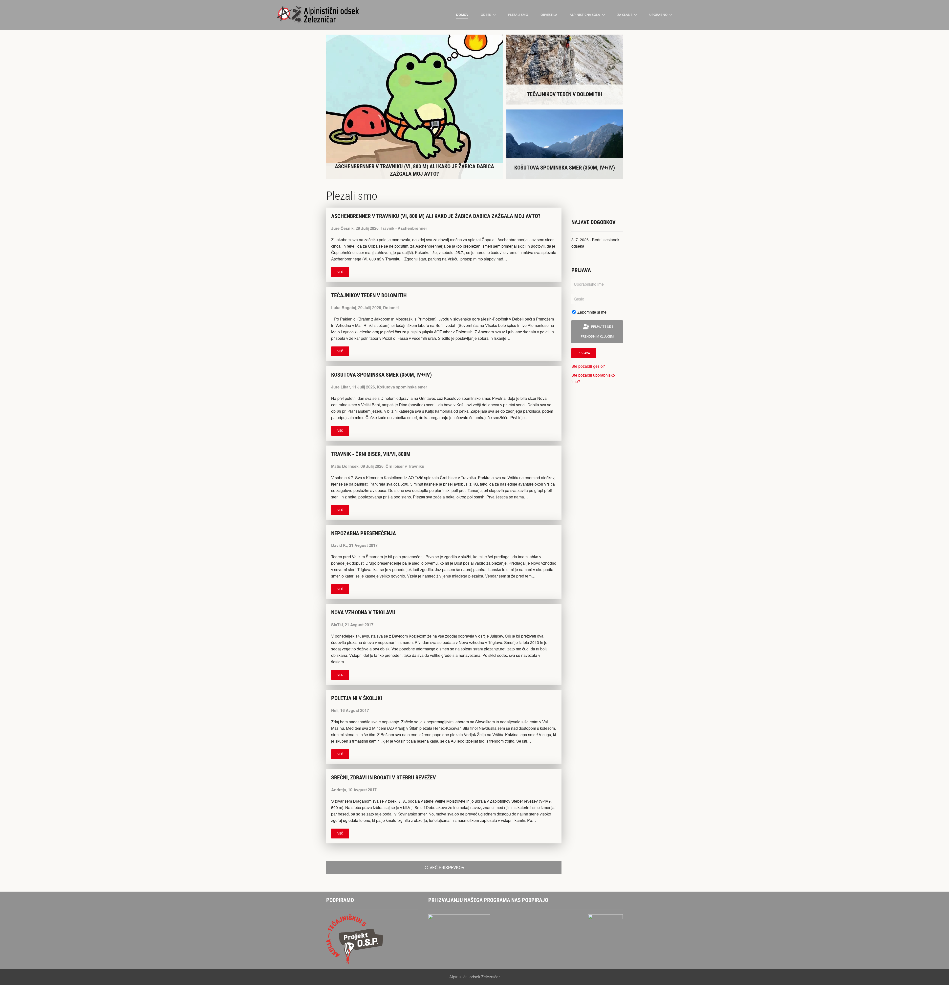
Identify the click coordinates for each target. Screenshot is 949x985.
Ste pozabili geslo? (588, 366)
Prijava (584, 353)
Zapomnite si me (591, 312)
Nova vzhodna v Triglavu (363, 612)
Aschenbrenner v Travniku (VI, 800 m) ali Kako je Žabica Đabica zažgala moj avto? (435, 216)
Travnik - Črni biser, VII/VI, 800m (370, 454)
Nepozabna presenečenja (363, 533)
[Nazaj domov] (318, 15)
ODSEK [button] (486, 14)
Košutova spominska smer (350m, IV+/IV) (381, 375)
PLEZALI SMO (518, 14)
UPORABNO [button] (658, 14)
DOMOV (462, 14)
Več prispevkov (447, 867)
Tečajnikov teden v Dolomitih (369, 295)
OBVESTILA (548, 14)
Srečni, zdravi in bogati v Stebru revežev (383, 777)
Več (340, 272)
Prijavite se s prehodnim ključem (597, 331)
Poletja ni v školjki (356, 698)
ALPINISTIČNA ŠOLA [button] (585, 14)
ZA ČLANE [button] (624, 14)
